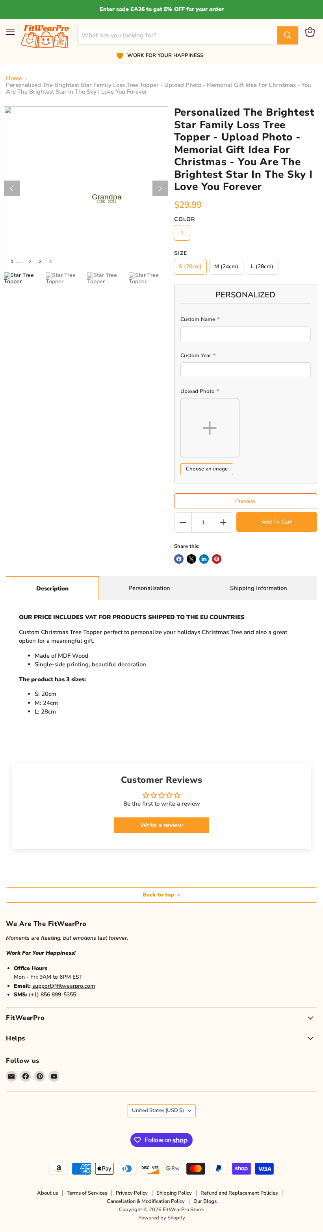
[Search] (287, 35)
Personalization (149, 588)
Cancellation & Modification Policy (146, 1201)
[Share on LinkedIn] (204, 559)
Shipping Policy (174, 1193)
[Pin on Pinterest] (216, 559)
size (180, 253)
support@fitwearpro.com (63, 986)
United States (158, 1110)
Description (52, 588)
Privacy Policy (132, 1193)
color (184, 219)
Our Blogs (205, 1201)
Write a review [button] (161, 825)
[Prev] (12, 188)
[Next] (160, 188)
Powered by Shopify (161, 1217)
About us (47, 1193)
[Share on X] (191, 559)
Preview (245, 501)
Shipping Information (258, 588)
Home (14, 78)
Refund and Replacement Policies (239, 1193)
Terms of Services (87, 1193)
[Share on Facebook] (179, 559)
